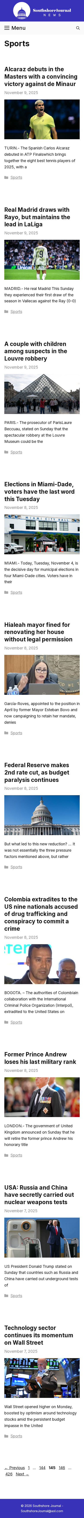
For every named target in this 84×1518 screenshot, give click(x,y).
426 (9, 1474)
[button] (78, 28)
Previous (14, 1467)
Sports (16, 177)
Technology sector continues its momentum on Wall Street (38, 1335)
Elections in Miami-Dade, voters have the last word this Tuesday (39, 491)
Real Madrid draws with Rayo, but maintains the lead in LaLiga (37, 217)
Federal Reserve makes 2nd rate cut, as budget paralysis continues (36, 772)
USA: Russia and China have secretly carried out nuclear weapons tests (39, 1195)
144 (43, 1467)
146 (62, 1467)
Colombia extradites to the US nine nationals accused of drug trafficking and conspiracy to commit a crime (41, 914)
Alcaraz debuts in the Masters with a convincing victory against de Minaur (41, 76)
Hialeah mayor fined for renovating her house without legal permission (38, 632)
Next (22, 1474)
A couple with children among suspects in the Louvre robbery (35, 351)
